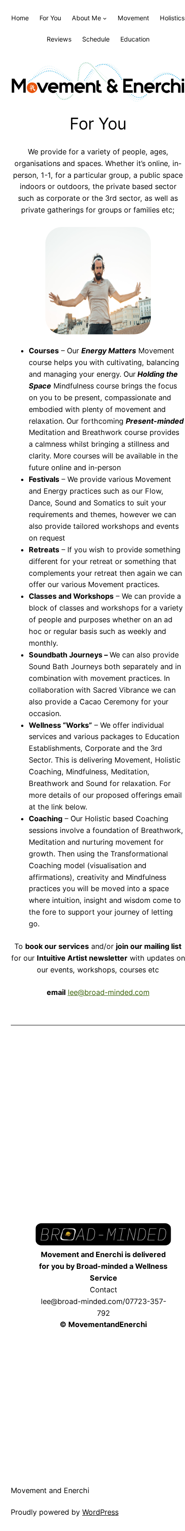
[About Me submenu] (105, 18)
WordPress (100, 1512)
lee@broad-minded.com (109, 992)
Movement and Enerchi (50, 1490)
